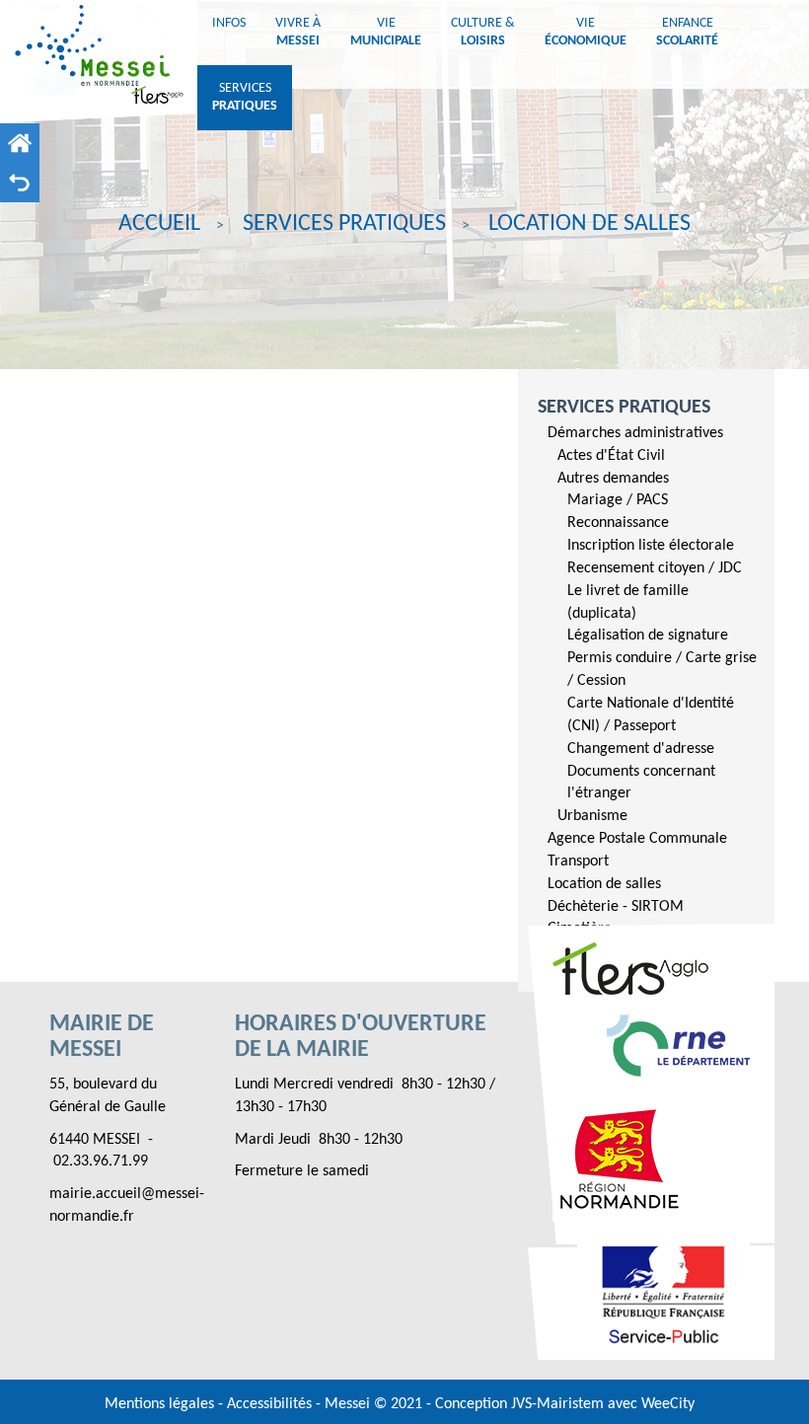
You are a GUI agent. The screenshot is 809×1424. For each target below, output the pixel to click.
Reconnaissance (618, 523)
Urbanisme (592, 816)
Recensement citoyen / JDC (654, 568)
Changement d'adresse (640, 749)
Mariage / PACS (617, 500)
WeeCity (668, 1404)
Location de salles (604, 884)
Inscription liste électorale (650, 546)
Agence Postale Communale (637, 839)
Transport (578, 861)
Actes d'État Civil (611, 456)
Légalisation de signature (647, 635)
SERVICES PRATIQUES (624, 407)
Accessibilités (271, 1404)
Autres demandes (613, 479)
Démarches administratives (635, 433)
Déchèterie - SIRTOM (616, 907)
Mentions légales (161, 1404)
